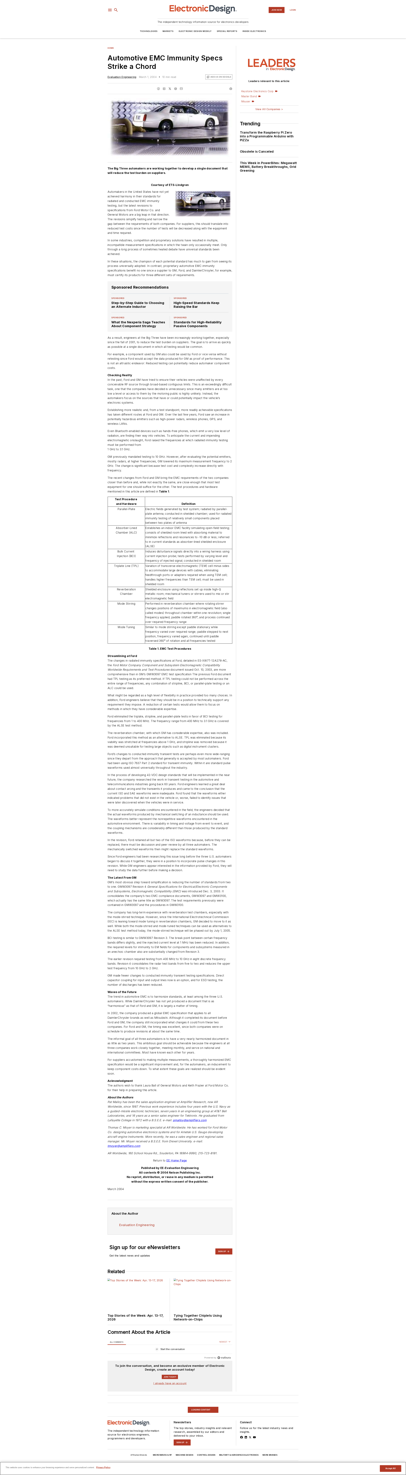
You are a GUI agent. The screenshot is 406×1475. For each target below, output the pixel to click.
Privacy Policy (103, 1467)
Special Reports (227, 31)
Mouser (245, 101)
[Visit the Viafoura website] (224, 1357)
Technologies (148, 31)
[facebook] (158, 88)
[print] (230, 88)
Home (111, 48)
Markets (168, 31)
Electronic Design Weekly (195, 31)
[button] (110, 10)
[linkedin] (164, 88)
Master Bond (249, 96)
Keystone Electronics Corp (257, 91)
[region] (170, 1350)
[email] (181, 88)
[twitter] (169, 88)
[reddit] (175, 88)
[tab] (117, 1342)
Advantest (148, 1446)
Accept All (390, 1468)
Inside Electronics (254, 31)
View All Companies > (269, 109)
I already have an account (170, 1383)
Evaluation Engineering (122, 77)
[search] (116, 10)
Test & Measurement (120, 1405)
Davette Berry (116, 1446)
